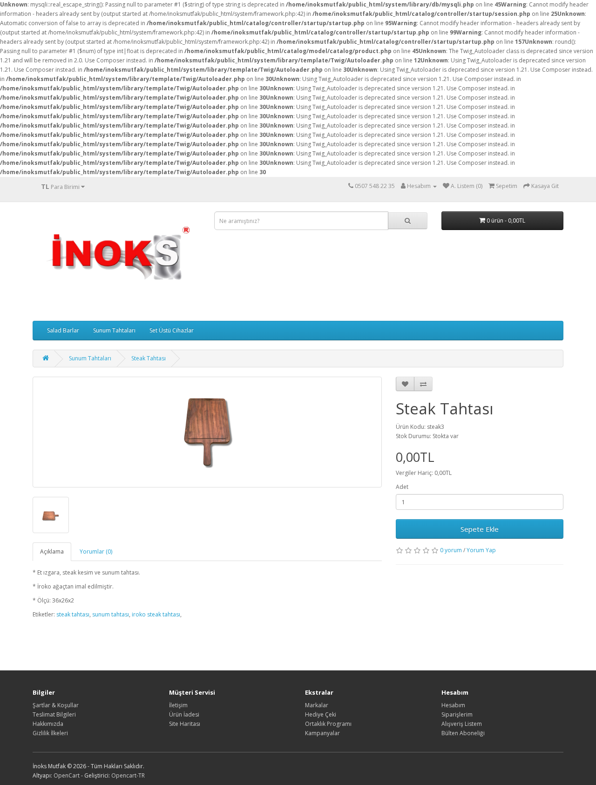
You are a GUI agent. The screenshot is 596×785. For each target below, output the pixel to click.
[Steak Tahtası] (207, 432)
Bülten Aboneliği (463, 733)
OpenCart (67, 775)
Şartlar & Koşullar (56, 705)
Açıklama (52, 551)
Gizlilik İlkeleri (50, 733)
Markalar (316, 705)
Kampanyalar (322, 733)
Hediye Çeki (320, 714)
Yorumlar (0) (96, 551)
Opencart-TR (128, 775)
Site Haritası (184, 724)
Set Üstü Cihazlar (171, 330)
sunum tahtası (110, 614)
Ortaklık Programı (328, 724)
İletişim (178, 705)
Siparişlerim (457, 714)
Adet (402, 487)
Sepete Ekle (480, 529)
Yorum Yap (481, 550)
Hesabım (453, 705)
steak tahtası (72, 614)
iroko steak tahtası (156, 614)
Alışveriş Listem (461, 724)
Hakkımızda (48, 724)
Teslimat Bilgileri (54, 714)
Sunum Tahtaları (114, 330)
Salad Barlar (63, 330)
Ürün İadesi (184, 714)
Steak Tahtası (148, 358)
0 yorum (451, 550)
